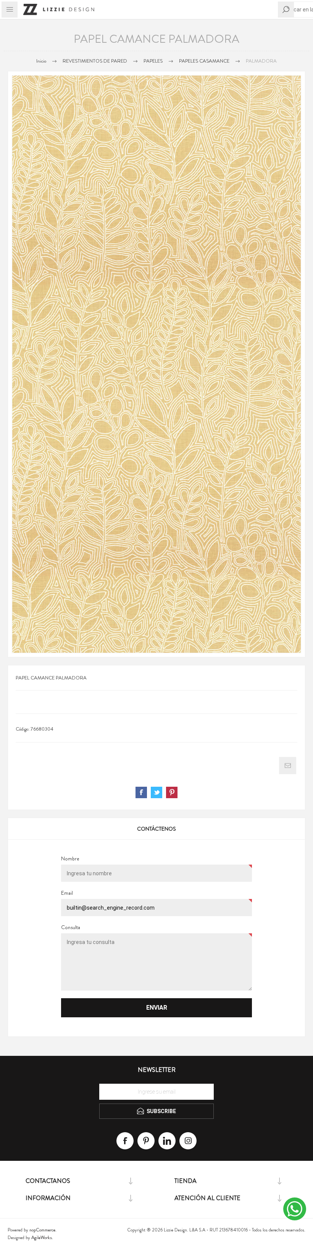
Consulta (70, 927)
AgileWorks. (42, 1237)
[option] (156, 364)
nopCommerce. (42, 1229)
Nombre (70, 858)
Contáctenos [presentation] (156, 829)
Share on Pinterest (171, 792)
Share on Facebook (141, 792)
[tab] (156, 829)
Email (67, 892)
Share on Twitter (156, 792)
